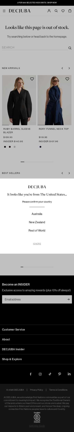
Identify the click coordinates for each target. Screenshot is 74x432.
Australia (37, 214)
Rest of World (37, 230)
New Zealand (37, 222)
